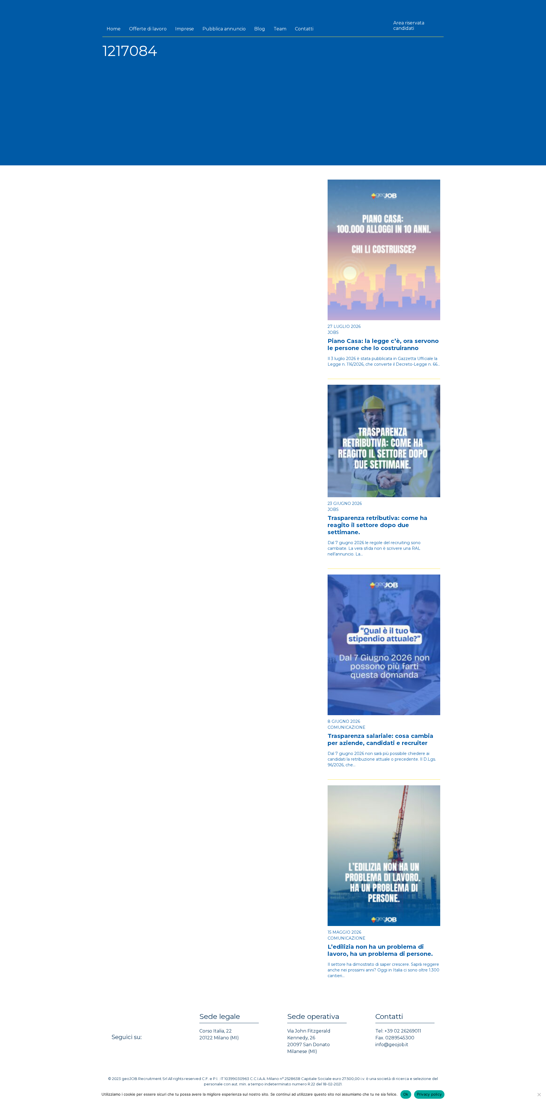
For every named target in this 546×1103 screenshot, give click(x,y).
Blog (259, 29)
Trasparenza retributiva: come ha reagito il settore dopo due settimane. (377, 525)
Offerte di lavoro (148, 29)
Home (114, 29)
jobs (333, 332)
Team (280, 29)
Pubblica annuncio (224, 29)
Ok (405, 1094)
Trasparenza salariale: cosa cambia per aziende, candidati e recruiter (380, 739)
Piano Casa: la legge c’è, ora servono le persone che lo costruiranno (383, 344)
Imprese (184, 29)
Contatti (304, 29)
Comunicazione (346, 727)
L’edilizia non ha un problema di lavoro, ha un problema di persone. (380, 950)
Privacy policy (429, 1094)
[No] (539, 1094)
